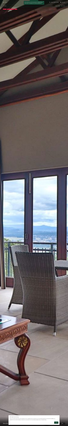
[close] (43, 1)
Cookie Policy (44, 419)
